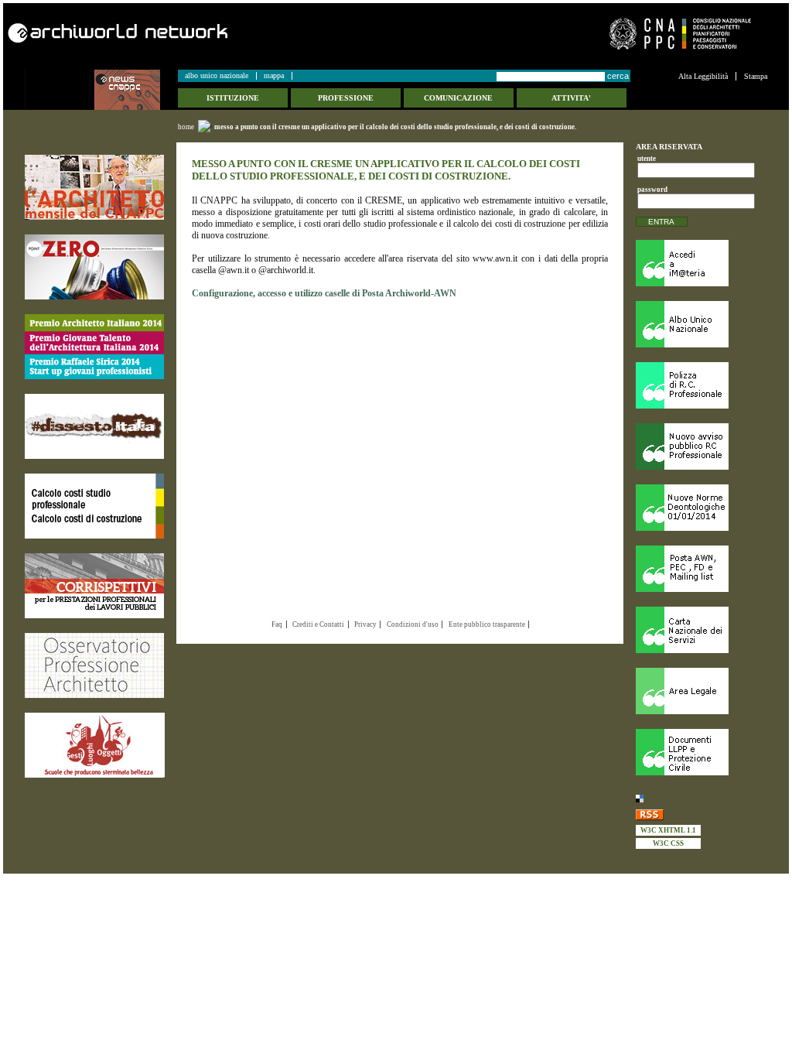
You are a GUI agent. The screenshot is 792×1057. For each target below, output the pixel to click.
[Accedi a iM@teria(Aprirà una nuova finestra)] (701, 263)
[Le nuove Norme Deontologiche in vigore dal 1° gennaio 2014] (701, 507)
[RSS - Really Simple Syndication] (701, 814)
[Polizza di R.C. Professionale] (701, 385)
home (186, 127)
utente (646, 158)
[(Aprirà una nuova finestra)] (94, 187)
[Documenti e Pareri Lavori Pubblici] (701, 752)
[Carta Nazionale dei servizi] (701, 630)
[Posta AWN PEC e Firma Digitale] (701, 569)
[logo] (59, 90)
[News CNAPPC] (135, 90)
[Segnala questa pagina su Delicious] (701, 798)
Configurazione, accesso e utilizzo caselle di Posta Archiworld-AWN (324, 293)
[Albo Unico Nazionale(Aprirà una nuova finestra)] (701, 324)
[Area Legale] (701, 691)
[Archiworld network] (197, 33)
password (650, 189)
